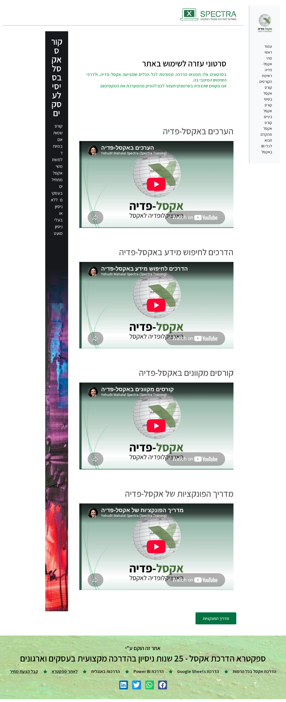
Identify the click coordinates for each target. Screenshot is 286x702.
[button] (162, 684)
